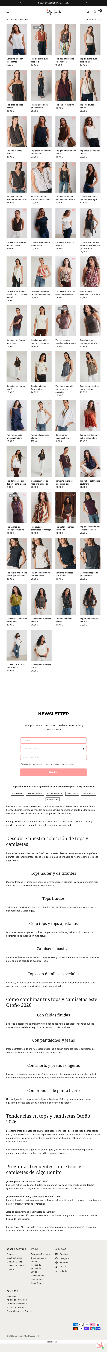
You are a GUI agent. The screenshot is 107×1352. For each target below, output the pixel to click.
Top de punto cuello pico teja (40, 60)
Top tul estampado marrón (64, 620)
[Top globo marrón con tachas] (65, 131)
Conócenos (12, 1254)
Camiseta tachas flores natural (38, 387)
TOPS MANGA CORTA (34, 794)
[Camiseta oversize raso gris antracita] (41, 461)
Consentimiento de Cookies (19, 1311)
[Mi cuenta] (87, 12)
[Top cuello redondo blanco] (41, 415)
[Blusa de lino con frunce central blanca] (41, 177)
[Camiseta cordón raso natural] (41, 645)
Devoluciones (37, 1275)
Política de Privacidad (17, 1300)
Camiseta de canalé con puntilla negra (89, 198)
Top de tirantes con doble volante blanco (16, 482)
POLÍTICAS (12, 1291)
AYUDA (34, 1249)
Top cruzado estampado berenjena (90, 293)
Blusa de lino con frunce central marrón (17, 198)
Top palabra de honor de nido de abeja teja (41, 293)
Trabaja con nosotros (16, 1265)
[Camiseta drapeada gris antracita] (90, 553)
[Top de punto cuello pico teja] (41, 39)
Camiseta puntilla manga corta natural (40, 341)
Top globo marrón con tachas (65, 152)
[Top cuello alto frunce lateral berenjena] (90, 507)
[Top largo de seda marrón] (17, 85)
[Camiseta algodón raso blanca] (17, 39)
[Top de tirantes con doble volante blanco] (17, 461)
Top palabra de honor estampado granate (65, 293)
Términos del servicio (17, 1303)
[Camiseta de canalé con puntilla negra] (90, 177)
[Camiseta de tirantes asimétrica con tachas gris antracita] (90, 223)
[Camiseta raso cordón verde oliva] (17, 599)
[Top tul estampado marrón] (65, 599)
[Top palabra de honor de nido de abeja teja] (41, 271)
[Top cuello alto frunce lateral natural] (41, 553)
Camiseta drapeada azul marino (64, 574)
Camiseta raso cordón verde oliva (17, 620)
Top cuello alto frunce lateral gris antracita (17, 574)
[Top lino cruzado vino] (65, 85)
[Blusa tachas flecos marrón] (17, 366)
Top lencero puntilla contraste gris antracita (64, 389)
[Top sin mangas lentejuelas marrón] (90, 320)
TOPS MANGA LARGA (54, 794)
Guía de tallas (37, 1279)
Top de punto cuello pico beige (89, 60)
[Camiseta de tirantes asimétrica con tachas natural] (17, 271)
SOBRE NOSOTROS (16, 1249)
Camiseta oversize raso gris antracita (39, 482)
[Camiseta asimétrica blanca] (65, 223)
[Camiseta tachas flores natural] (41, 366)
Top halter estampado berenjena (65, 528)
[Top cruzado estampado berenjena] (90, 271)
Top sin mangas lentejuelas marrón (88, 341)
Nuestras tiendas (14, 1258)
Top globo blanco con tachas (90, 152)
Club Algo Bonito (14, 1261)
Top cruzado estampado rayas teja (41, 528)
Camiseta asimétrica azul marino (40, 244)
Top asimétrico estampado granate (15, 528)
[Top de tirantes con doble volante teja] (90, 415)
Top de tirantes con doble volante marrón (65, 198)
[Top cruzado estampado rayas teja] (41, 507)
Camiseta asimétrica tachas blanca (16, 666)
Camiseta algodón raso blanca (15, 60)
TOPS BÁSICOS (17, 794)
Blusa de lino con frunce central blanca (41, 198)
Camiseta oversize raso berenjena (64, 482)
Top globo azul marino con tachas (41, 152)
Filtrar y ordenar (19, 19)
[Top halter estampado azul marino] (90, 461)
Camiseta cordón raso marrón (41, 620)
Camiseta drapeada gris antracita (89, 574)
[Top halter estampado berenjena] (65, 507)
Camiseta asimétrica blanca (64, 244)
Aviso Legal (12, 1296)
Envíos (34, 1272)
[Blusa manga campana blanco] (65, 415)
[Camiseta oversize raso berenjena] (65, 461)
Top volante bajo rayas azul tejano (14, 436)
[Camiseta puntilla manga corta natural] (41, 320)
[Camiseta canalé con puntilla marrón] (17, 223)
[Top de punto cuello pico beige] (90, 39)
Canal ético (36, 1283)
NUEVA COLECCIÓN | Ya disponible (45, 3)
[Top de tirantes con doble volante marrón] (65, 177)
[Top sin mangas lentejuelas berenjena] (65, 320)
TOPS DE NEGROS (89, 794)
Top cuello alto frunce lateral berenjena (90, 528)
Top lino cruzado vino (65, 105)
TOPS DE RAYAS (52, 799)
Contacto (11, 1269)
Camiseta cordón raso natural (41, 666)
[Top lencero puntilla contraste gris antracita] (65, 366)
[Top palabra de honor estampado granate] (65, 271)
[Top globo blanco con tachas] (90, 131)
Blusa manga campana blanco (63, 436)
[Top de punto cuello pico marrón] (65, 39)
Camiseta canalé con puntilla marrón (16, 244)
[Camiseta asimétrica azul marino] (41, 223)
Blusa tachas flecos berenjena (16, 341)
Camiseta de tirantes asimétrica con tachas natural (17, 294)
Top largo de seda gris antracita (39, 106)
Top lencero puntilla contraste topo (89, 387)
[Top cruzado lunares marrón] (90, 599)
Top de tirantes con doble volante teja (89, 436)
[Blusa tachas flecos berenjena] (17, 320)
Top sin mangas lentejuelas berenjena (65, 341)
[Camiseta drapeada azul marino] (65, 553)
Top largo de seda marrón (15, 106)
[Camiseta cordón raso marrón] (41, 599)
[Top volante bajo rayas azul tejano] (17, 415)
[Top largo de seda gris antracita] (41, 85)
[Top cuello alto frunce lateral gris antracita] (17, 553)
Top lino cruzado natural (88, 106)
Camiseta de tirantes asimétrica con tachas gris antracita (90, 245)
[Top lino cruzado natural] (90, 85)
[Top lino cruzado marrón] (17, 131)
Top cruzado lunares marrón (89, 620)
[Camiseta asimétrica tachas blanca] (17, 645)
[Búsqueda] (95, 12)
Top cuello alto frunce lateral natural (41, 574)
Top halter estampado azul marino (90, 482)
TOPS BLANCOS (72, 794)
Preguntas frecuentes (41, 1254)
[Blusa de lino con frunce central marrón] (17, 177)
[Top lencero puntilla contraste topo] (90, 366)
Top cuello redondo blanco (40, 436)
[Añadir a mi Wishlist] (24, 26)
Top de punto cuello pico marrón (64, 60)
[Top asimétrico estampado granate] (17, 507)
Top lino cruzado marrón (14, 152)
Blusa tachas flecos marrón (16, 387)
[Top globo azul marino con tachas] (41, 131)
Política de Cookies (15, 1307)
